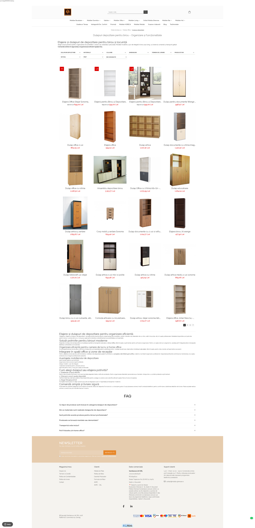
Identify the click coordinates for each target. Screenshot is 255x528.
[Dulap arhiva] (144, 126)
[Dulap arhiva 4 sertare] (75, 213)
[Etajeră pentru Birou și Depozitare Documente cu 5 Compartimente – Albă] (110, 83)
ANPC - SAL (98, 485)
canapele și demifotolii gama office (124, 354)
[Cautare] (146, 12)
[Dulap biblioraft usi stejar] (75, 256)
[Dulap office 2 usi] (75, 126)
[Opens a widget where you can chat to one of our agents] (7, 524)
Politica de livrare (64, 479)
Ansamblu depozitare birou (110, 188)
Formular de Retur (99, 479)
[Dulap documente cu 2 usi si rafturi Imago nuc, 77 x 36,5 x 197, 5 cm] (144, 213)
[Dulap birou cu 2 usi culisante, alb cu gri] (75, 299)
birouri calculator (141, 349)
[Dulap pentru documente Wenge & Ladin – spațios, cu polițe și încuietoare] (179, 83)
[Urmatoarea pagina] (193, 325)
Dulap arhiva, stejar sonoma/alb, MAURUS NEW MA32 (145, 318)
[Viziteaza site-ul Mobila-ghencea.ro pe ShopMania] (127, 525)
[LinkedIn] (131, 506)
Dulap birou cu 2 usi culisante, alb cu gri (75, 318)
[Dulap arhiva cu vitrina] (144, 256)
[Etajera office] (110, 126)
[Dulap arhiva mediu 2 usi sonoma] (179, 256)
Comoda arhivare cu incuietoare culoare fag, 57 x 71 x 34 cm (110, 318)
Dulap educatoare (179, 188)
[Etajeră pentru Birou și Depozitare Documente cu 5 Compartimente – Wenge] (144, 83)
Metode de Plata (99, 471)
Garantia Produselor (100, 476)
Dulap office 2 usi (75, 145)
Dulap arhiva (145, 145)
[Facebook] (123, 506)
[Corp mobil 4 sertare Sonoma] (110, 213)
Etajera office (110, 145)
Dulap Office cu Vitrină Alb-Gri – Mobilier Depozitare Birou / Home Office (145, 188)
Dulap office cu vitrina (75, 188)
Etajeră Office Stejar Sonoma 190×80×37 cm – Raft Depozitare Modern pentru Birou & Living (75, 102)
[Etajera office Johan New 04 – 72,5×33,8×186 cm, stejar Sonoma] (179, 299)
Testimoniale (174, 24)
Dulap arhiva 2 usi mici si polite (110, 275)
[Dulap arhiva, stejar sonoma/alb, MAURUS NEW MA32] (144, 299)
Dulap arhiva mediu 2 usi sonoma (180, 275)
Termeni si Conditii (65, 474)
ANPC (96, 482)
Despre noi (62, 471)
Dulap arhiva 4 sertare (75, 231)
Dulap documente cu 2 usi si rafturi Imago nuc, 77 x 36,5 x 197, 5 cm (145, 231)
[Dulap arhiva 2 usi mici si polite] (110, 256)
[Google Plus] (127, 506)
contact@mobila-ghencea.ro (175, 481)
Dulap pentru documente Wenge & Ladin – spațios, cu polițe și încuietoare (179, 102)
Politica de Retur (99, 474)
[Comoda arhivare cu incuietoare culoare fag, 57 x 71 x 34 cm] (110, 299)
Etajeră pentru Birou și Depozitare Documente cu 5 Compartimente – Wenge (145, 102)
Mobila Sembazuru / (117, 30)
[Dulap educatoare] (179, 169)
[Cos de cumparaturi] (189, 12)
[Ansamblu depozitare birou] (110, 169)
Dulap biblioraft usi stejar (75, 275)
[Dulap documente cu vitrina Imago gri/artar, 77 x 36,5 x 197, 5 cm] (179, 126)
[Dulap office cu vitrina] (75, 169)
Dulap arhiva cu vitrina (145, 275)
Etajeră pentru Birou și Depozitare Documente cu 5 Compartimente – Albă (110, 102)
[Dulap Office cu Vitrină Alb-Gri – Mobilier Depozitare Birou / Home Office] (144, 169)
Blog (165, 24)
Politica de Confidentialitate (109, 456)
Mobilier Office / (127, 30)
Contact (61, 482)
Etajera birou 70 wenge (179, 231)
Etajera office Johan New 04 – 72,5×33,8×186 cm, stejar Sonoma (180, 318)
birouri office (111, 343)
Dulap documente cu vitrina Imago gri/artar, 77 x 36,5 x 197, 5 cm (180, 145)
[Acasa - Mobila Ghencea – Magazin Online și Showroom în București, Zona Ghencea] (74, 12)
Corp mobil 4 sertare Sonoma (110, 231)
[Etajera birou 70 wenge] (179, 213)
